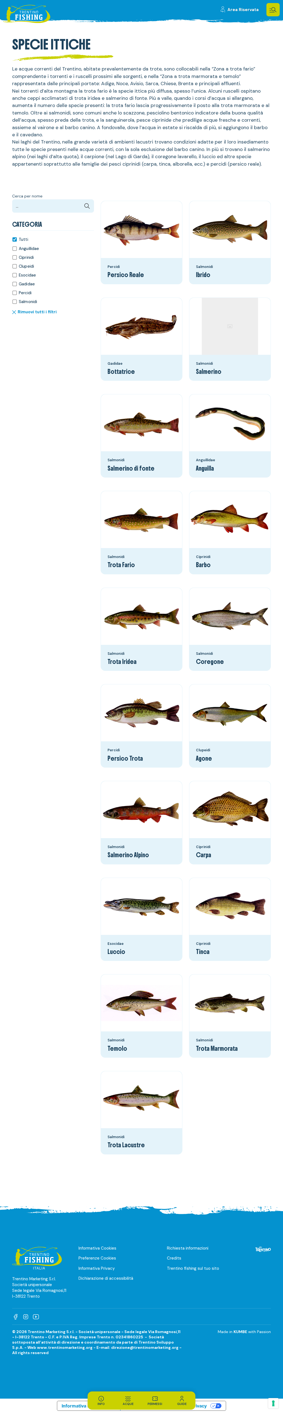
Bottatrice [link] (121, 372)
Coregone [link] (210, 662)
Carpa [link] (203, 855)
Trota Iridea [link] (122, 662)
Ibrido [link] (203, 275)
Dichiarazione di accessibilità (105, 1278)
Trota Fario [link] (121, 565)
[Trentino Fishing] (26, 14)
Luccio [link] (116, 952)
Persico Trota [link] (125, 759)
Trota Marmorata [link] (217, 1049)
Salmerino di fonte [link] (131, 469)
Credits (174, 1258)
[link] (239, 9)
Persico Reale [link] (126, 275)
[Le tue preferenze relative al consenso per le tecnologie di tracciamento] (273, 1403)
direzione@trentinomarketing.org (145, 1347)
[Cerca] (87, 206)
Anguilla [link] (205, 469)
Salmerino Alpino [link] (128, 855)
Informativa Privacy (96, 1268)
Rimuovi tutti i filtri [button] (37, 312)
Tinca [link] (202, 952)
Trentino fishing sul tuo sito (193, 1268)
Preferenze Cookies (97, 1258)
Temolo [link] (117, 1049)
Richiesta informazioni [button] (187, 1248)
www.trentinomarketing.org (65, 1347)
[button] (273, 9)
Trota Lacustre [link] (126, 1145)
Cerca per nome (27, 196)
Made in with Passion (244, 1331)
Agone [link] (204, 759)
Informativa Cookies (97, 1248)
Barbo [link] (203, 565)
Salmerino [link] (208, 372)
